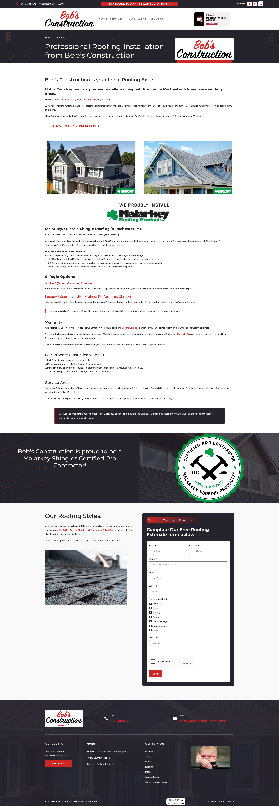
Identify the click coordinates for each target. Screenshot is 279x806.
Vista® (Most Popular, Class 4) (69, 283)
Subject (153, 585)
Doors (80, 99)
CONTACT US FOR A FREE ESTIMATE (74, 125)
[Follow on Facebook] (249, 4)
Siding (73, 99)
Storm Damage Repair (156, 781)
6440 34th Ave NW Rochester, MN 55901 (42, 3)
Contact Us (137, 18)
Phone (152, 558)
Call (112, 715)
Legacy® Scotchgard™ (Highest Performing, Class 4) (88, 297)
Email (151, 572)
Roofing (149, 766)
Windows (64, 99)
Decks (148, 771)
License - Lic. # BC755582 (221, 801)
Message (153, 637)
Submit (155, 673)
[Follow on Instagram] (255, 4)
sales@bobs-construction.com (202, 721)
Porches (92, 99)
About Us (157, 18)
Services (116, 18)
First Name (154, 545)
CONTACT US (58, 763)
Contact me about (158, 599)
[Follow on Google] (260, 3)
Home (102, 18)
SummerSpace (152, 776)
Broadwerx (91, 801)
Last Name (194, 545)
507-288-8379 (120, 721)
